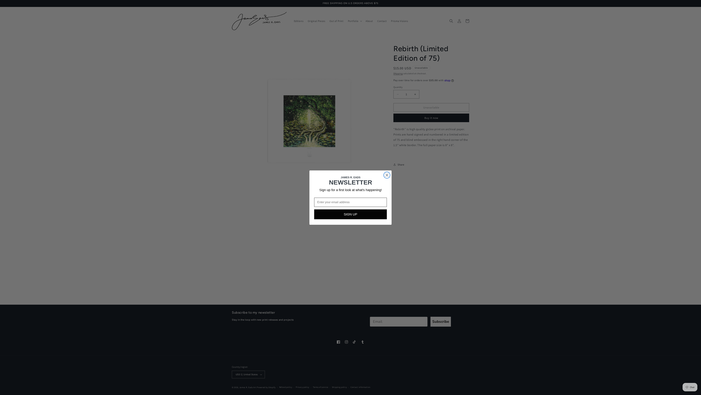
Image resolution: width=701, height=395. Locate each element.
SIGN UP (350, 214)
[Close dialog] (387, 175)
